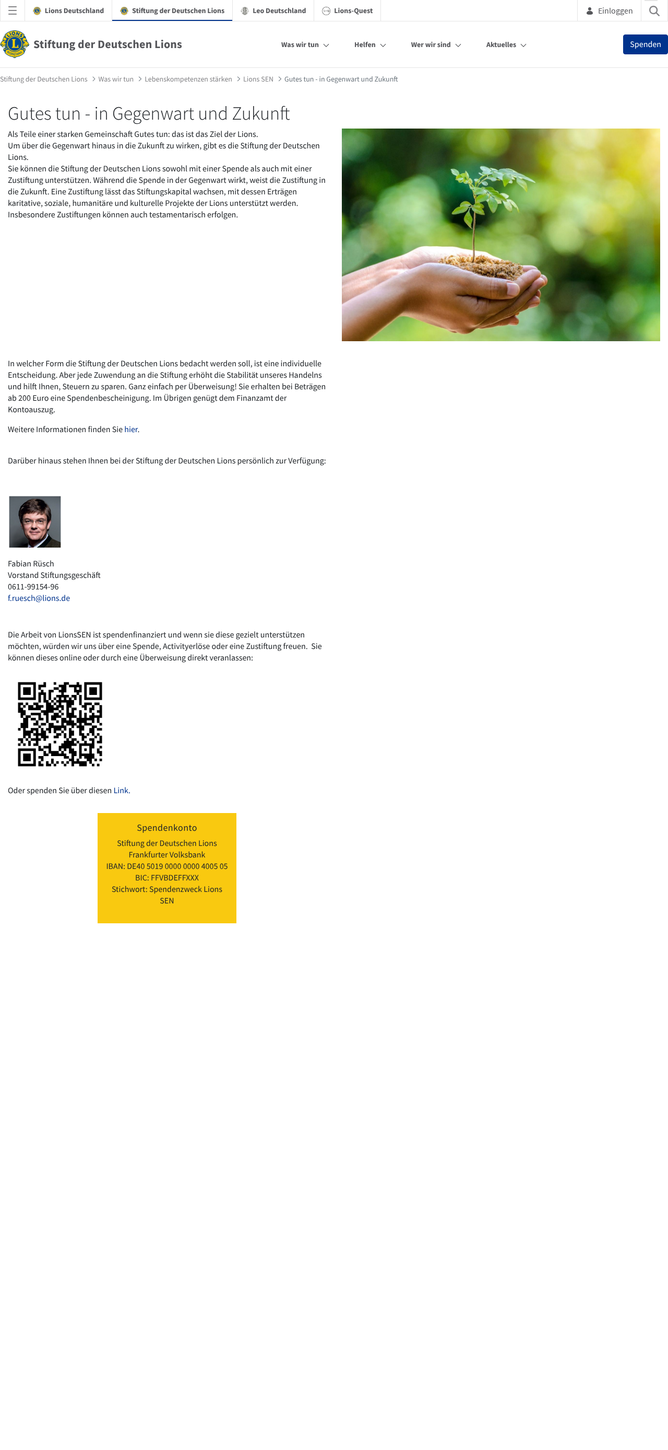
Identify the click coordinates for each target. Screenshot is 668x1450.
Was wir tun (300, 44)
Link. (121, 790)
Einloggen (615, 10)
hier (130, 429)
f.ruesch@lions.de (39, 598)
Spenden (645, 44)
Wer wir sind (431, 44)
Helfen (365, 44)
